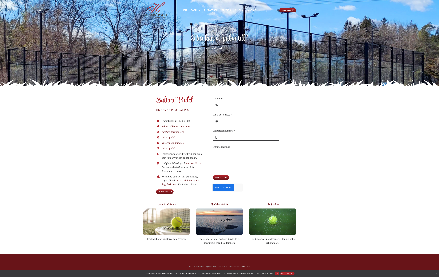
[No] (436, 273)
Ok (277, 273)
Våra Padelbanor (166, 204)
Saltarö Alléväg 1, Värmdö (176, 126)
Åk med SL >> (193, 163)
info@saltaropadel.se (173, 131)
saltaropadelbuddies (173, 142)
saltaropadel (168, 137)
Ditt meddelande (221, 146)
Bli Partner (272, 204)
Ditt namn (218, 98)
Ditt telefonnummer (224, 130)
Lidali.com (245, 266)
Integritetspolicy (287, 273)
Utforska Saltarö (219, 204)
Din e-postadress (222, 114)
